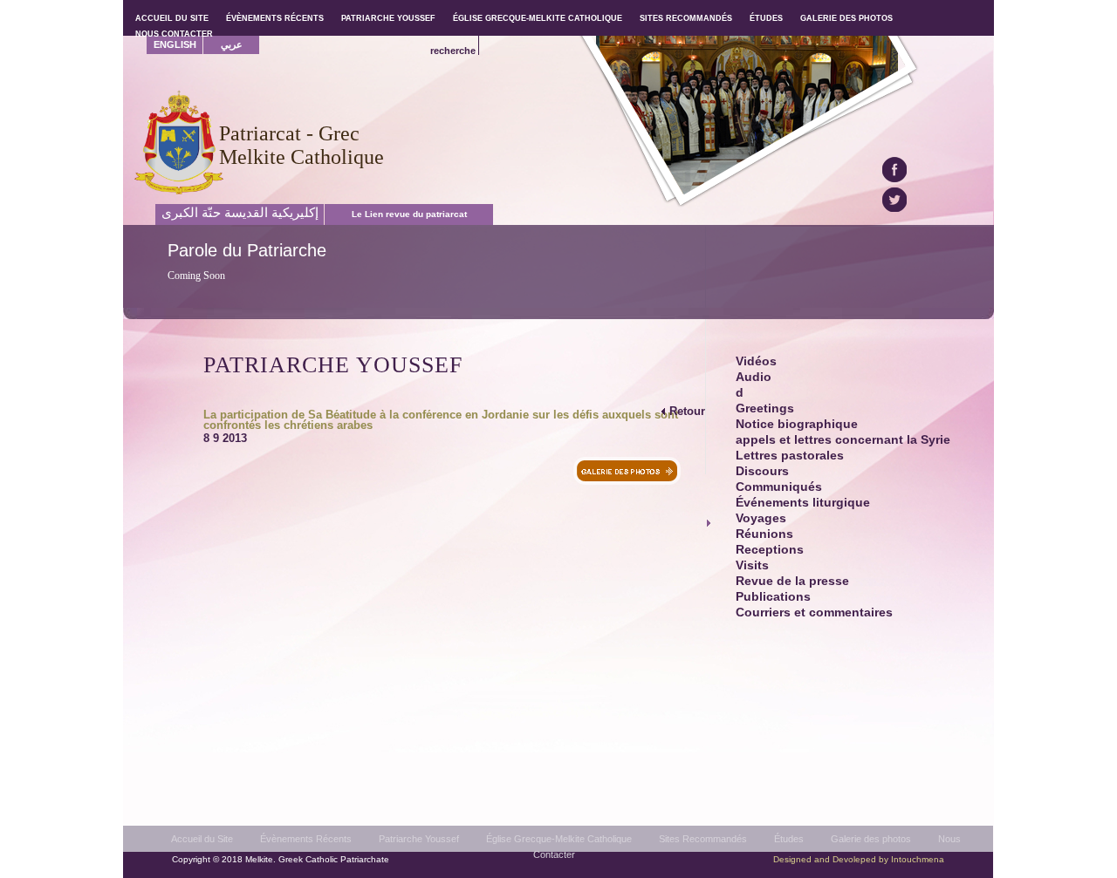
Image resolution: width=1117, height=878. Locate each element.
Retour (687, 411)
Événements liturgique (803, 502)
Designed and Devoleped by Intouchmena (858, 859)
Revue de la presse (792, 581)
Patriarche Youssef (419, 839)
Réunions (764, 534)
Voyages (761, 518)
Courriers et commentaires (814, 612)
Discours (762, 471)
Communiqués (779, 486)
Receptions (770, 549)
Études (789, 839)
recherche (453, 50)
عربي (232, 44)
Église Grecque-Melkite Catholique (559, 839)
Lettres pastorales (790, 455)
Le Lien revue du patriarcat (409, 214)
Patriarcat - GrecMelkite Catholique (301, 145)
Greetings (765, 408)
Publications (773, 596)
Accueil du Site (202, 839)
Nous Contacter (174, 34)
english (175, 44)
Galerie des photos (871, 839)
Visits (752, 565)
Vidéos (756, 361)
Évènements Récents (306, 839)
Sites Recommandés (703, 839)
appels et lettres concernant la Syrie (843, 439)
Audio (753, 377)
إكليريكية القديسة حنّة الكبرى (240, 213)
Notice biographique (797, 424)
